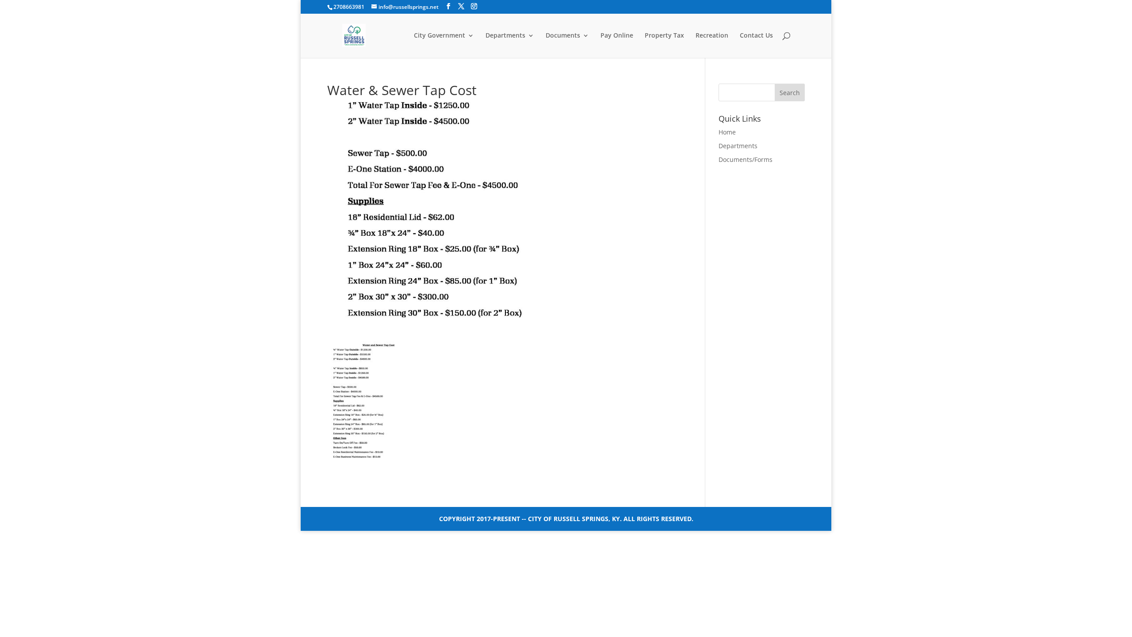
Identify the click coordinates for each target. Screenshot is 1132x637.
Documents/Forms (746, 159)
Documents (563, 35)
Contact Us (756, 35)
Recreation (712, 35)
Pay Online (616, 35)
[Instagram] (474, 6)
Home (727, 132)
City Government (439, 35)
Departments (505, 35)
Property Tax (664, 35)
